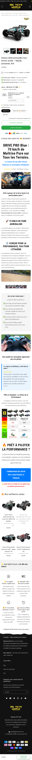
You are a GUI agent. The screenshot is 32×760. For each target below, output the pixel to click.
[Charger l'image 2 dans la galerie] (13, 51)
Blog (4, 665)
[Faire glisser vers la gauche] (1, 51)
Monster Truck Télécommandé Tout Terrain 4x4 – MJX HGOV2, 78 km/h (23, 517)
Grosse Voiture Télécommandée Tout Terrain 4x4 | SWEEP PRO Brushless (8, 518)
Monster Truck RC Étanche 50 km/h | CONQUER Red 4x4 (23, 549)
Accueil (3, 13)
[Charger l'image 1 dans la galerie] (6, 51)
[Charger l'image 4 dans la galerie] (26, 51)
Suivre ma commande (9, 669)
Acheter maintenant (16, 128)
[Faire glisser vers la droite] (30, 51)
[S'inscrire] (27, 692)
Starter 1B (6, 110)
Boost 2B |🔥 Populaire (19, 110)
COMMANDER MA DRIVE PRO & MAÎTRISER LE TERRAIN (16, 474)
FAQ (4, 673)
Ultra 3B (5, 114)
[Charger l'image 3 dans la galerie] (19, 51)
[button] (2, 6)
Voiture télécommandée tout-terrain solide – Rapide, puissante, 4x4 (8, 549)
